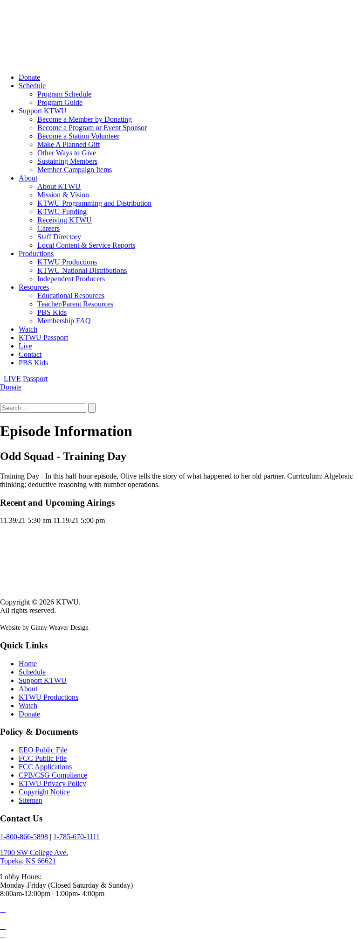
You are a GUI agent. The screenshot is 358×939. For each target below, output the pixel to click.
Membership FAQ (64, 321)
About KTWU (59, 186)
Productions (36, 253)
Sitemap (30, 800)
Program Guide (60, 102)
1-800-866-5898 (24, 837)
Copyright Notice (44, 792)
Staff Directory (59, 237)
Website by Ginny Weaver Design (44, 627)
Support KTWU (43, 111)
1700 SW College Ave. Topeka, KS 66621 (34, 857)
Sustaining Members (67, 161)
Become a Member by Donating (84, 119)
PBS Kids (52, 312)
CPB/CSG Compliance (53, 775)
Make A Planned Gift (68, 144)
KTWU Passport (43, 337)
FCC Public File (43, 758)
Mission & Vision (63, 195)
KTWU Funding (62, 212)
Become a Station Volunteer (78, 136)
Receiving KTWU (64, 220)
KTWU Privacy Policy (52, 783)
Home (28, 664)
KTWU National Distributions (82, 270)
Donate (29, 77)
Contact (30, 354)
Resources (34, 287)
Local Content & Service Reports (86, 245)
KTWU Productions (67, 262)
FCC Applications (45, 767)
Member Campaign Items (74, 170)
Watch (28, 329)
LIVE (12, 379)
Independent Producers (71, 279)
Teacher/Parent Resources (75, 304)
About (28, 178)
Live (25, 346)
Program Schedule (64, 94)
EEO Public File (43, 750)
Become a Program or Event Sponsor (92, 128)
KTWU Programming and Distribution (94, 203)
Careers (48, 228)
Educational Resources (70, 295)
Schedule (32, 86)
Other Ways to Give (66, 153)
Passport (35, 379)
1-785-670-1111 (76, 837)
